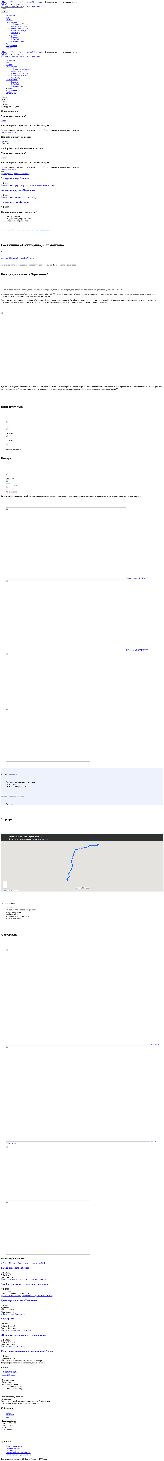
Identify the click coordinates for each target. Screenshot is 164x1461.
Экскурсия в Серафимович (15, 202)
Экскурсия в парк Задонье (15, 178)
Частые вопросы (12, 1450)
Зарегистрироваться (9, 132)
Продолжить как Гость (10, 141)
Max (4, 2)
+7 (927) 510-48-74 (16, 2)
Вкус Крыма (7, 1318)
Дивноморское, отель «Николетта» (19, 1300)
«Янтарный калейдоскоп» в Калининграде (23, 1335)
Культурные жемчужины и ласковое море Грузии (27, 1351)
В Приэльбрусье (17, 41)
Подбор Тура (11, 48)
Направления (11, 46)
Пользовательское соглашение (18, 1453)
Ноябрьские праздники (20, 31)
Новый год (15, 33)
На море (9, 20)
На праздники (11, 22)
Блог (8, 1417)
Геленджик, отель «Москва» (15, 1268)
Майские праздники (19, 26)
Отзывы (30, 258)
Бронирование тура (14, 1446)
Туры (8, 18)
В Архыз (14, 37)
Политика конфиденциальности (19, 1455)
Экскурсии (10, 15)
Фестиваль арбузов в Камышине (18, 190)
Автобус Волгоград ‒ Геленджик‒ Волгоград (24, 1284)
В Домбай (15, 39)
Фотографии (22, 258)
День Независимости (19, 28)
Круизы (9, 43)
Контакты (10, 1415)
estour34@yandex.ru (34, 2)
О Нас (8, 1413)
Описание (5, 258)
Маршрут (13, 258)
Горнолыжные (12, 35)
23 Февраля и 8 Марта (20, 24)
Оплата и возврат (13, 1448)
